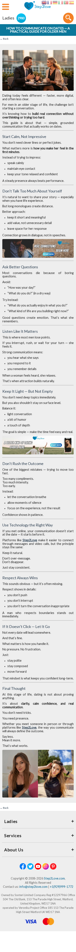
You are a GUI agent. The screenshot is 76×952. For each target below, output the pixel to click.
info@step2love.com (33, 886)
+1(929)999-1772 (61, 886)
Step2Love (30, 540)
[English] (44, 2)
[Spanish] (71, 2)
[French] (49, 2)
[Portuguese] (66, 2)
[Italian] (60, 2)
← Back (4, 38)
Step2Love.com (54, 878)
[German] (55, 2)
